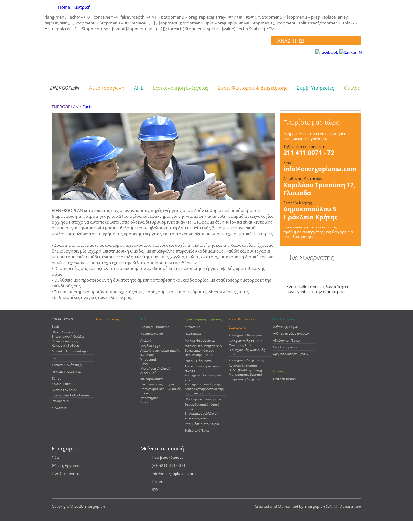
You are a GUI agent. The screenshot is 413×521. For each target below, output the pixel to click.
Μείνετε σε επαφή (162, 448)
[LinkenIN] (351, 52)
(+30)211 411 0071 (169, 465)
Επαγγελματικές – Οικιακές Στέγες (160, 390)
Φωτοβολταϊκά (151, 378)
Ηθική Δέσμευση (64, 332)
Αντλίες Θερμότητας (200, 340)
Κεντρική (82, 7)
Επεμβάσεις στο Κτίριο (202, 423)
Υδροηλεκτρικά (151, 333)
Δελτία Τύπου (62, 383)
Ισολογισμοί (60, 401)
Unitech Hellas (284, 378)
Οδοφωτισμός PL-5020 (246, 340)
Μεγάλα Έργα (150, 345)
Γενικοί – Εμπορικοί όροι (70, 351)
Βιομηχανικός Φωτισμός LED (247, 351)
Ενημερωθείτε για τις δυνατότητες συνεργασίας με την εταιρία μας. (318, 289)
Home (64, 7)
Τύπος (56, 378)
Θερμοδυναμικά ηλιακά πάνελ (202, 406)
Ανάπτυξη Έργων (285, 326)
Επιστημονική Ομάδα (68, 336)
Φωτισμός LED (240, 345)
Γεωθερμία (193, 333)
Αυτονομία (192, 326)
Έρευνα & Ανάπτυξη (67, 364)
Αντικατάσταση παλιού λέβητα (202, 368)
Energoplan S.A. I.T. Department (332, 506)
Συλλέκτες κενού (197, 418)
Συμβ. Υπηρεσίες (285, 347)
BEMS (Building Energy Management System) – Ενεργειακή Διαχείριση (247, 374)
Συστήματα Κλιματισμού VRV (203, 377)
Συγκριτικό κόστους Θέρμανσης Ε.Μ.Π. (199, 352)
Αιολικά (145, 340)
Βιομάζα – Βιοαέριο (154, 326)
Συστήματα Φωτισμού (245, 335)
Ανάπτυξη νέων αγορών (291, 333)
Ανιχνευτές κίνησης (243, 365)
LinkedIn (159, 481)
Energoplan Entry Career (70, 395)
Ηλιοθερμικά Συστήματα (203, 399)
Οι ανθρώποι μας (65, 341)
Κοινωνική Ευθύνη (65, 345)
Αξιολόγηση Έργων (287, 340)
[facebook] (327, 52)
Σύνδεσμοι (59, 407)
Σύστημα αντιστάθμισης (203, 384)
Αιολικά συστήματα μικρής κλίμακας (160, 352)
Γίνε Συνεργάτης (66, 473)
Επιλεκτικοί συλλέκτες (201, 413)
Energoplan (95, 57)
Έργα (144, 364)
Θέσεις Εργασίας (64, 389)
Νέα (55, 457)
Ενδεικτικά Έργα (197, 430)
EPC (54, 358)
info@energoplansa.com (320, 169)
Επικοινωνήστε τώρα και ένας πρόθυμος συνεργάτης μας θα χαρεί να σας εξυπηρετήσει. (318, 231)
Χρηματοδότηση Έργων (290, 354)
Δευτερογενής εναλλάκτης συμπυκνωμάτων (204, 390)
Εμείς (87, 107)
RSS (155, 489)
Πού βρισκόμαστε (167, 457)
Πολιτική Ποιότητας (66, 371)
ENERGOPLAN (65, 107)
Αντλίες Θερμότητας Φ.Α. (204, 345)
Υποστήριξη (149, 359)
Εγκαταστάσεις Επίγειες (158, 384)
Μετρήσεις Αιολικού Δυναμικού (155, 370)
